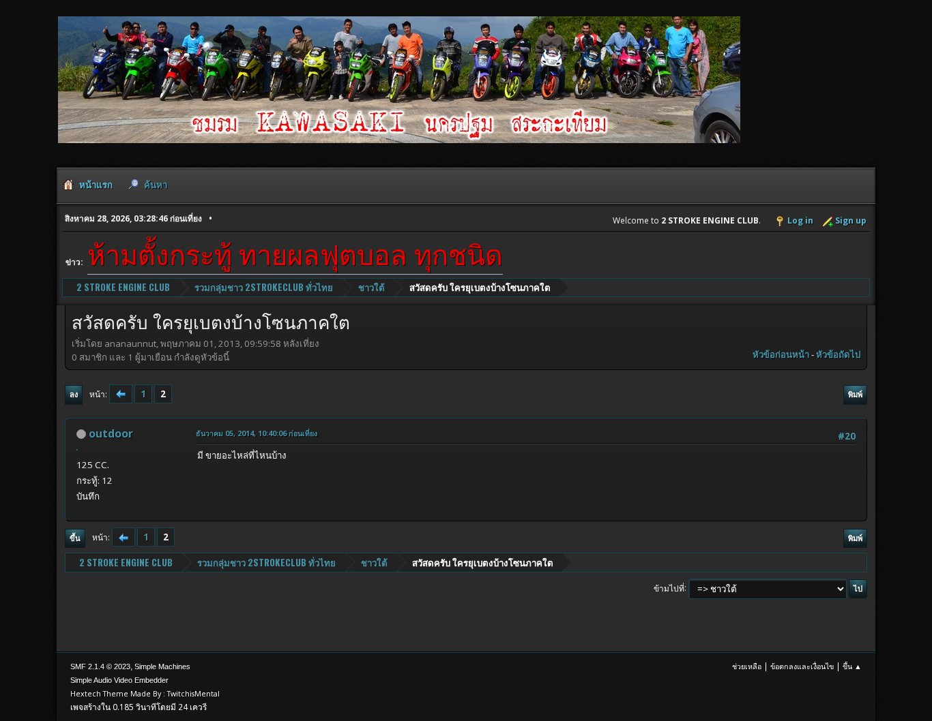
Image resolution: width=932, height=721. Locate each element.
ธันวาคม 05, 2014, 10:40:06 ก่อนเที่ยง (256, 433)
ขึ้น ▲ (852, 666)
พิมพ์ (855, 394)
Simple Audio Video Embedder (119, 680)
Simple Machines (162, 666)
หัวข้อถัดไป (838, 354)
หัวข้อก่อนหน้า (781, 354)
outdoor (111, 433)
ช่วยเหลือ (746, 666)
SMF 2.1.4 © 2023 (100, 666)
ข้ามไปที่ (669, 588)
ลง (74, 394)
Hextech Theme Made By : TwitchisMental (145, 693)
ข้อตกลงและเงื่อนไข (802, 666)
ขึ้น (75, 538)
